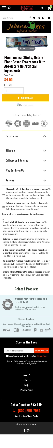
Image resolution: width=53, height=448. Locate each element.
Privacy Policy (42, 356)
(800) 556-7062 (28, 410)
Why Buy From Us (15, 170)
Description (12, 136)
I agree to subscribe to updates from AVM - (27, 356)
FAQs (26, 385)
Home (4, 18)
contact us (27, 238)
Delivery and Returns (17, 160)
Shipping (10, 150)
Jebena (10, 18)
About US (26, 375)
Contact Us (26, 380)
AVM (23, 424)
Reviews (10, 180)
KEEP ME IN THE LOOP (41, 350)
